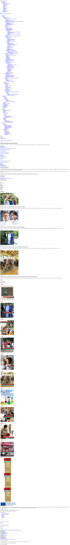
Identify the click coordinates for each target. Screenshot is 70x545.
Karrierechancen (6, 131)
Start (2, 139)
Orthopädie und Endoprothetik (8, 73)
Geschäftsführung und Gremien (6, 110)
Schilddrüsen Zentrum (7, 90)
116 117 (1, 526)
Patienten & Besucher (4, 95)
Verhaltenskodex (6, 120)
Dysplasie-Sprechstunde (9, 37)
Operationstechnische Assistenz (8, 127)
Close (6, 544)
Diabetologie (7, 55)
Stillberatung (9, 71)
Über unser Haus (7, 133)
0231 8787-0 (3, 534)
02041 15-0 (3, 531)
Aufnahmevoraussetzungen (9, 29)
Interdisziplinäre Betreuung (11, 32)
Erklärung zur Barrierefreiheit (5, 514)
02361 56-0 (5, 537)
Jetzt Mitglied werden (2, 512)
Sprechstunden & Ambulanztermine (10, 20)
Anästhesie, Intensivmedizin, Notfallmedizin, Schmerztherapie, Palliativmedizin (14, 21)
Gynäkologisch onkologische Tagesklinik (12, 44)
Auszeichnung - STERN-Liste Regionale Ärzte (13, 51)
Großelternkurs (9, 70)
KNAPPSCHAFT (4, 11)
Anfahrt (4, 109)
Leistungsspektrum (8, 30)
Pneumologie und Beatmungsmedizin (9, 76)
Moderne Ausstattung (7, 132)
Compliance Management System (8, 121)
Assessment (9, 33)
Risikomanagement (7, 117)
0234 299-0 (3, 530)
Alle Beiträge (1, 457)
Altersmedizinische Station (9, 28)
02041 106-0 (5, 178)
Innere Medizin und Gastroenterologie (9, 53)
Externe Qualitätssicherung (8, 116)
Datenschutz (3, 517)
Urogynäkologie (9, 46)
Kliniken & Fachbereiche (6, 17)
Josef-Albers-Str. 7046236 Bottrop (2, 178)
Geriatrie (6, 26)
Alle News (1, 280)
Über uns (3, 108)
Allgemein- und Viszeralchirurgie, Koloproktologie (10, 18)
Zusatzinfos (7, 35)
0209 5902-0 (6, 533)
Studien (8, 45)
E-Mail (11, 178)
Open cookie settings (2, 544)
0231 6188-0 (5, 535)
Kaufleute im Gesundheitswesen (8, 126)
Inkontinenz (9, 34)
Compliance (4, 119)
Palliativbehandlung (8, 23)
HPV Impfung (7, 89)
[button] (1, 539)
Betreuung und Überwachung (11, 39)
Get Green (4, 111)
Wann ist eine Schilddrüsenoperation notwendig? (13, 94)
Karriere (3, 122)
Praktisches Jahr (5, 129)
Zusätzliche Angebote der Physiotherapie (11, 101)
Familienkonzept (9, 69)
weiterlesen (1, 209)
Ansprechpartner (6, 114)
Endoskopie (7, 56)
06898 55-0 (4, 536)
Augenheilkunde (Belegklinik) (8, 24)
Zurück (7, 19)
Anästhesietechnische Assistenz (8, 125)
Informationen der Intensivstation (10, 22)
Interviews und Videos (10, 52)
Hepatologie (7, 57)
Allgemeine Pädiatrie (10, 64)
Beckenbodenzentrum (7, 83)
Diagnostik (7, 92)
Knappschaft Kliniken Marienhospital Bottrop (5, 13)
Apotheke (6, 98)
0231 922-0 (4, 532)
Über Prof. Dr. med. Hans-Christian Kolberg (11, 50)
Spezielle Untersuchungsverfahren (10, 59)
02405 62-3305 (4, 538)
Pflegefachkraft (6, 128)
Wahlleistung (4, 102)
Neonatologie (9, 65)
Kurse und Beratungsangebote (9, 67)
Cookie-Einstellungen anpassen (5, 513)
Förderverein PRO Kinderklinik (9, 72)
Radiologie (6, 78)
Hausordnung (4, 106)
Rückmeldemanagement (6, 105)
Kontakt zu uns (6, 134)
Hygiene (4, 107)
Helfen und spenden (5, 112)
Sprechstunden (3, 15)
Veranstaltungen (5, 104)
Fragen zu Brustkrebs (8, 85)
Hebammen (9, 40)
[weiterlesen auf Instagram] (7, 300)
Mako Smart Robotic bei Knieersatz (10, 75)
